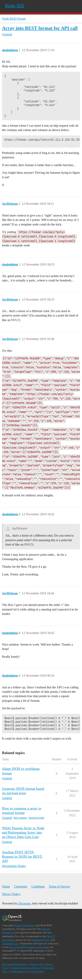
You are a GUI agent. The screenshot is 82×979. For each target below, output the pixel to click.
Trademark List (10, 943)
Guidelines (38, 886)
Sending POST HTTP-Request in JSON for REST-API (22, 856)
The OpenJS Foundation (15, 964)
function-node (36, 817)
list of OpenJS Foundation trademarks (29, 947)
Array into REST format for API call (40, 28)
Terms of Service (59, 886)
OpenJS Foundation (24, 925)
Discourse (24, 903)
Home (6, 886)
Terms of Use (37, 964)
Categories (20, 886)
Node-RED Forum (14, 18)
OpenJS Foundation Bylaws (26, 967)
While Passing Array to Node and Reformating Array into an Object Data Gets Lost (23, 832)
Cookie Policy (36, 971)
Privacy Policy (11, 894)
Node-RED (14, 5)
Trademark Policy (40, 939)
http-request (20, 817)
